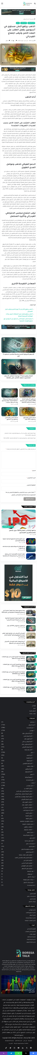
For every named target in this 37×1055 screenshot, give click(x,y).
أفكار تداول (32, 838)
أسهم (31, 774)
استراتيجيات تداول (30, 843)
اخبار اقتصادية (30, 728)
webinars (32, 722)
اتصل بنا (11, 1043)
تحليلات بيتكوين (28, 827)
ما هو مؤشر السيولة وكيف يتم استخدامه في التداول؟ (19, 992)
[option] (18, 984)
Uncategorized (31, 885)
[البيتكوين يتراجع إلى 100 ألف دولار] (31, 628)
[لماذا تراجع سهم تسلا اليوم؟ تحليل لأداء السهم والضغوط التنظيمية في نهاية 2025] (31, 613)
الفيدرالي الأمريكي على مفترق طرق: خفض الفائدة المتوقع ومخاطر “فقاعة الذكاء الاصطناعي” (13, 635)
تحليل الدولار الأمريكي (26, 799)
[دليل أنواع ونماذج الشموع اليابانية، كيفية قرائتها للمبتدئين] (31, 541)
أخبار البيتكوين (28, 769)
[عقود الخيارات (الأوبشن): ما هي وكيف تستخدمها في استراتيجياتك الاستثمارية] (31, 556)
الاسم (34, 470)
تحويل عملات (32, 934)
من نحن (25, 1040)
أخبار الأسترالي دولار (27, 733)
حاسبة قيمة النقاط (31, 939)
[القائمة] (2, 4)
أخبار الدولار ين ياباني (27, 741)
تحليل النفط (29, 818)
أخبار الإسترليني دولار (27, 744)
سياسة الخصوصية (9, 1040)
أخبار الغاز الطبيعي (27, 763)
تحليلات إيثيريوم (28, 829)
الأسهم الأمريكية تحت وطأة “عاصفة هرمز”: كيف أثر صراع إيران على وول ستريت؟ (10, 401)
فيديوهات (29, 874)
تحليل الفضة (29, 816)
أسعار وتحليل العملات (30, 931)
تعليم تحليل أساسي (27, 863)
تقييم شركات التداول (28, 882)
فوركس (34, 705)
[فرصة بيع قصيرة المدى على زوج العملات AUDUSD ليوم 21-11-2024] (31, 689)
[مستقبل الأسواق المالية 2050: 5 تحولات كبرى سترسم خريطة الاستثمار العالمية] (27, 393)
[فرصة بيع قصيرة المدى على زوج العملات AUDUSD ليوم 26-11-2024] (31, 667)
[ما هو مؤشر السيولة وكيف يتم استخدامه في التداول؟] (31, 549)
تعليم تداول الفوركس (26, 866)
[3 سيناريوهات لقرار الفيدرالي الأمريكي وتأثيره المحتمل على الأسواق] (31, 644)
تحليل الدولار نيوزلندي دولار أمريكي (23, 796)
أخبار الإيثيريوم (28, 772)
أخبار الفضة (29, 758)
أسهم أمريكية (28, 777)
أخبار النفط (29, 761)
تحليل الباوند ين (28, 788)
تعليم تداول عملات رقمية (25, 855)
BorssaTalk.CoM (28, 1038)
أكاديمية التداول (29, 852)
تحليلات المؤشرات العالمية (26, 821)
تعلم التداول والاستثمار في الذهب (23, 857)
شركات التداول (31, 877)
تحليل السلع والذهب (28, 810)
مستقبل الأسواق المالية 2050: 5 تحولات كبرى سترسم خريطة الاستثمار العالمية (28, 401)
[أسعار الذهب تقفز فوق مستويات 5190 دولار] (27, 411)
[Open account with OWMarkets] (18, 12)
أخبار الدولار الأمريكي (27, 747)
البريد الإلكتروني (31, 478)
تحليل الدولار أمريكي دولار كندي (24, 791)
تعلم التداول (32, 846)
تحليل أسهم (30, 832)
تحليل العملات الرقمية (27, 824)
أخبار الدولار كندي (28, 736)
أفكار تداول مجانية (29, 841)
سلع (18, 23)
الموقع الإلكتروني (31, 485)
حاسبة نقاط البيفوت (31, 942)
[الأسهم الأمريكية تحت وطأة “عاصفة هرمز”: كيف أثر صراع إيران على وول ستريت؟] (9, 393)
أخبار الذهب (23, 23)
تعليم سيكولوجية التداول (27, 849)
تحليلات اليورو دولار (27, 802)
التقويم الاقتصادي (31, 929)
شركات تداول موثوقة (28, 879)
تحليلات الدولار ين (27, 807)
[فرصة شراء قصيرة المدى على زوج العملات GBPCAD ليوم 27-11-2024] (31, 659)
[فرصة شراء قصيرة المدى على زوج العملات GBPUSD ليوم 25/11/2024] (31, 674)
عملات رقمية (33, 713)
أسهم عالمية (32, 711)
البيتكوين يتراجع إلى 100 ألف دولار (16, 625)
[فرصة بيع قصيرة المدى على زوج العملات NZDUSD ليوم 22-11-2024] (31, 682)
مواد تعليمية (30, 871)
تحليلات (33, 783)
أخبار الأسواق (26, 19)
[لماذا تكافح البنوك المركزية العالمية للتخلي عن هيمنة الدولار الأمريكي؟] (31, 620)
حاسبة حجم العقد (31, 937)
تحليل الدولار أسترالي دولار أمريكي (23, 794)
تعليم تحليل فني (27, 860)
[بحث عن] (35, 4)
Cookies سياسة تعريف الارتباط (21, 1043)
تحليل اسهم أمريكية (28, 835)
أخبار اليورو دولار (28, 739)
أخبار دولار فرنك (28, 750)
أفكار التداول (33, 893)
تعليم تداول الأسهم (27, 868)
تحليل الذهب (29, 813)
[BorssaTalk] (27, 3)
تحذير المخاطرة (18, 1040)
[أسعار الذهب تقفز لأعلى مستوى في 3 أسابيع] (9, 411)
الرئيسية (32, 19)
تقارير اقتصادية (29, 780)
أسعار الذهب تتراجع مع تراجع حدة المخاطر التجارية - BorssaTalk (18, 438)
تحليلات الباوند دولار (27, 805)
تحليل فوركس (29, 785)
